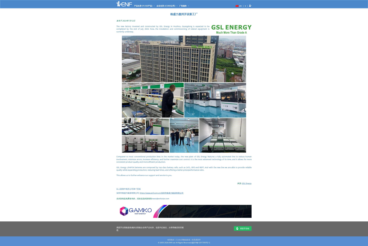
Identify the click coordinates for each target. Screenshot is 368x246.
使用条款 (170, 240)
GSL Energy (247, 183)
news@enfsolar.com (160, 198)
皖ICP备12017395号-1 (200, 242)
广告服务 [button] (183, 6)
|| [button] (245, 5)
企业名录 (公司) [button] (166, 6)
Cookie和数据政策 (183, 240)
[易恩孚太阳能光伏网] (124, 4)
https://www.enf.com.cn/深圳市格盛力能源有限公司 (161, 193)
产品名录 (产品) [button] (143, 6)
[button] (238, 5)
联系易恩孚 (196, 240)
